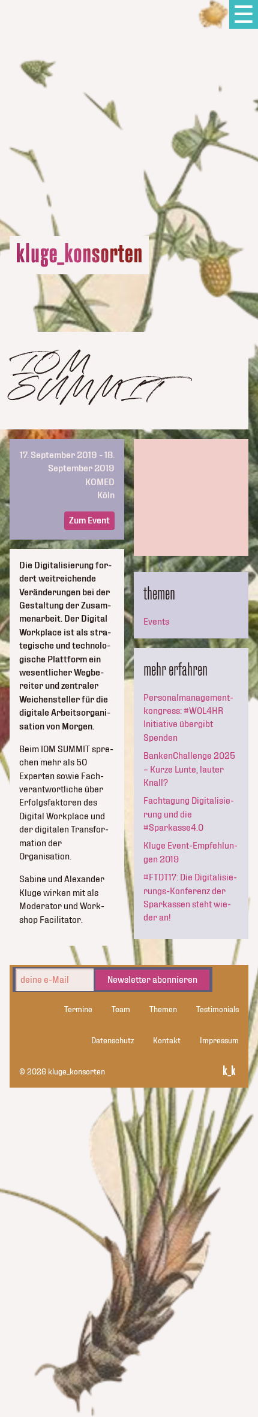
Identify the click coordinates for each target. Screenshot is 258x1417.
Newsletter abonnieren (152, 980)
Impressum (219, 1041)
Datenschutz (112, 1041)
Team (121, 1010)
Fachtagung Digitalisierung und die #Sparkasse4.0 (188, 814)
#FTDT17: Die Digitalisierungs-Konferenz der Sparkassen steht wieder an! (190, 897)
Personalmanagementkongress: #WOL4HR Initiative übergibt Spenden (188, 718)
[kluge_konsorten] (79, 255)
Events (156, 621)
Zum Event (89, 520)
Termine (78, 1010)
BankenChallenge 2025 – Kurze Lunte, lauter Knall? (189, 769)
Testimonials (217, 1010)
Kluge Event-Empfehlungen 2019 (190, 852)
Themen (163, 1010)
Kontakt (167, 1041)
